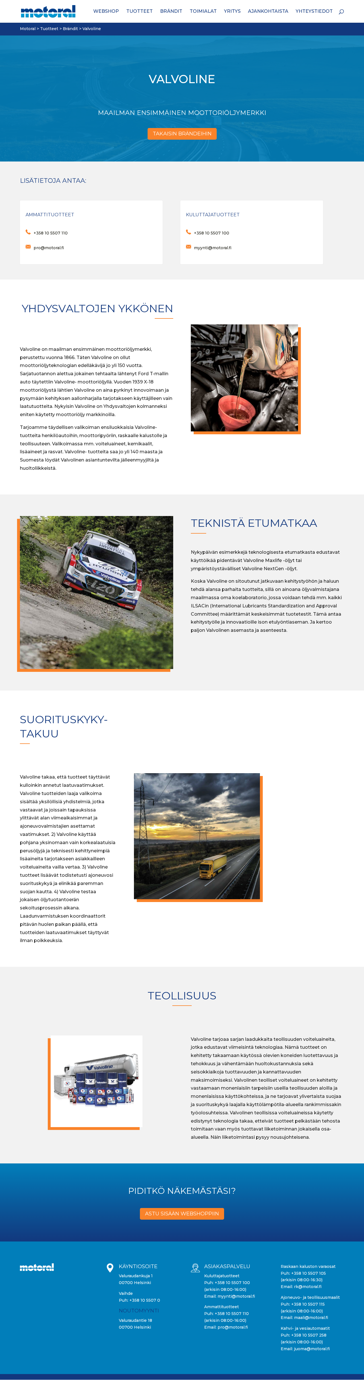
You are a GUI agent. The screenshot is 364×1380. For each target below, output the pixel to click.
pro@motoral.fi (233, 1327)
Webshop (106, 11)
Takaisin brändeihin (182, 134)
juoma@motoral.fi (312, 1348)
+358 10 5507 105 (308, 1273)
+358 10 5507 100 (232, 1282)
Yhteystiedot (314, 11)
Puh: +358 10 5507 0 (139, 1300)
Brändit (171, 11)
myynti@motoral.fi (236, 1296)
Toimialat (203, 11)
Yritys (232, 11)
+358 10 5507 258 (308, 1335)
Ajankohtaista (268, 11)
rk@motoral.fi (308, 1286)
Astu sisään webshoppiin (182, 1214)
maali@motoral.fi (311, 1317)
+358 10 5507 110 (232, 1313)
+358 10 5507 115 (308, 1304)
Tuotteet (139, 11)
